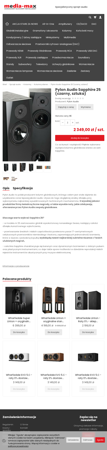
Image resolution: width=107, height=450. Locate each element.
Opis (6, 188)
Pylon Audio (73, 101)
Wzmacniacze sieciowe (49, 71)
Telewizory (42, 64)
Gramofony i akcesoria (45, 30)
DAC (94, 24)
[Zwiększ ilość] (62, 123)
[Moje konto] (100, 17)
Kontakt (24, 428)
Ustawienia (73, 440)
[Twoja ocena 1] (73, 98)
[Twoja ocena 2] (75, 98)
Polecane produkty (17, 279)
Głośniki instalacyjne (17, 30)
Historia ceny (62, 115)
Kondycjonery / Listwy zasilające (23, 37)
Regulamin (8, 424)
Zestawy (85, 71)
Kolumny (67, 30)
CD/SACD (81, 24)
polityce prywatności (18, 446)
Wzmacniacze (86, 64)
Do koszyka (19, 332)
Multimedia (70, 37)
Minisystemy (52, 37)
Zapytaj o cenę (66, 107)
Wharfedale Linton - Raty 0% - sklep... (88, 319)
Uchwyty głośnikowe (63, 64)
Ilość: (57, 121)
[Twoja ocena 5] (83, 98)
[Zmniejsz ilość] (72, 123)
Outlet (9, 77)
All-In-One (48, 24)
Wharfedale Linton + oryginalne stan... (53, 319)
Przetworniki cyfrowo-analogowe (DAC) (57, 44)
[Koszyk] (95, 17)
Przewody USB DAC (86, 50)
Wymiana (86, 107)
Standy (10, 64)
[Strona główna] (20, 6)
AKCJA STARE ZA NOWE (25, 24)
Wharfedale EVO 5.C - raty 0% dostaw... (19, 376)
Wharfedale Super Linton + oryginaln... (19, 319)
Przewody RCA (64, 50)
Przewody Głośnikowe (40, 50)
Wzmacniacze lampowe (19, 71)
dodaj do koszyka (80, 137)
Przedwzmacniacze (63, 57)
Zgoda (100, 440)
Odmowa (87, 440)
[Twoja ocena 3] (78, 98)
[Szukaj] (90, 17)
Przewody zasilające (37, 57)
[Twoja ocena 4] (80, 98)
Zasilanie (71, 71)
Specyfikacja (23, 188)
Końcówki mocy (84, 30)
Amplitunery (65, 24)
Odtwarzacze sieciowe (18, 44)
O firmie (24, 424)
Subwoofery (24, 64)
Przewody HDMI (14, 50)
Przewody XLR (13, 57)
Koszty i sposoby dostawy (7, 430)
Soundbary (84, 57)
